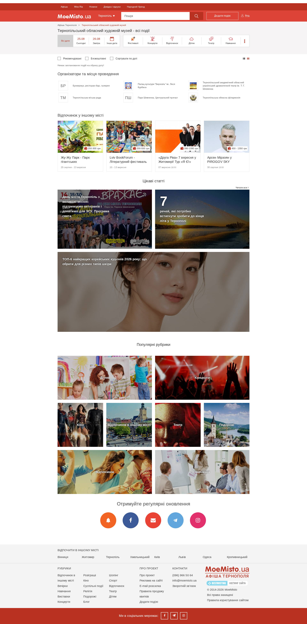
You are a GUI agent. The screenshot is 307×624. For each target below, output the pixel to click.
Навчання (231, 43)
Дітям (192, 43)
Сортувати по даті (126, 58)
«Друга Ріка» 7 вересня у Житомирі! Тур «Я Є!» (177, 159)
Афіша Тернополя (67, 25)
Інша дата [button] (112, 43)
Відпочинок (172, 43)
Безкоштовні (98, 58)
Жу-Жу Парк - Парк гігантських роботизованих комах (77, 160)
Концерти (153, 43)
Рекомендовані (72, 58)
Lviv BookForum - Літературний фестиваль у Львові (128, 160)
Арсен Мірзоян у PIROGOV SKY (219, 159)
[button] (244, 41)
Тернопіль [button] (105, 15)
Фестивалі (133, 43)
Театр (211, 43)
